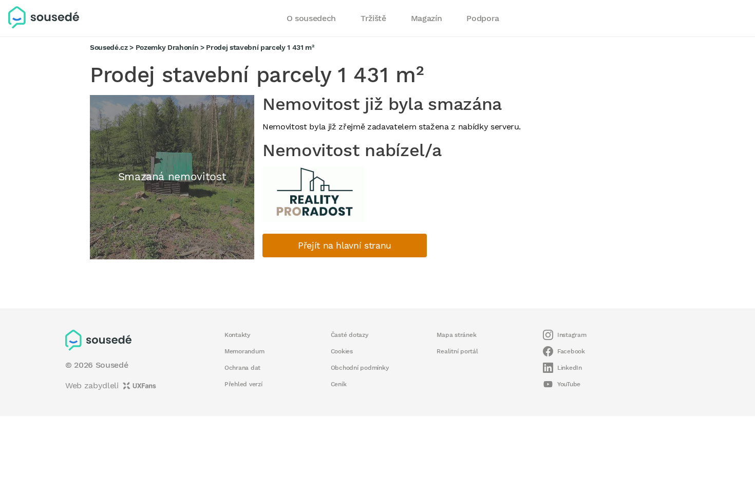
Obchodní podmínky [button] (360, 367)
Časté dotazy (350, 334)
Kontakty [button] (237, 334)
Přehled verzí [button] (243, 384)
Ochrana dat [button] (242, 367)
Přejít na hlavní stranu (344, 245)
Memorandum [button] (244, 351)
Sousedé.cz (109, 47)
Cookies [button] (342, 351)
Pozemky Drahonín (167, 47)
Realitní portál (457, 351)
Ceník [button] (339, 384)
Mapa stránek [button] (456, 334)
